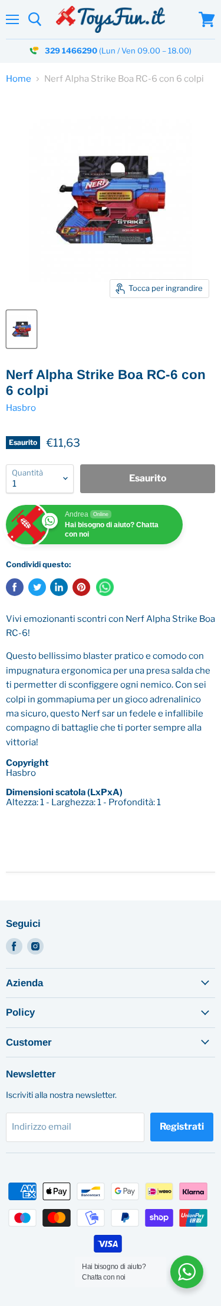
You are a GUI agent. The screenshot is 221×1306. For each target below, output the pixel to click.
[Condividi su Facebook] (15, 587)
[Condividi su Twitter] (37, 587)
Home (18, 79)
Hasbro (21, 408)
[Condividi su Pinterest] (81, 587)
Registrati (182, 1126)
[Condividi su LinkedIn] (59, 587)
